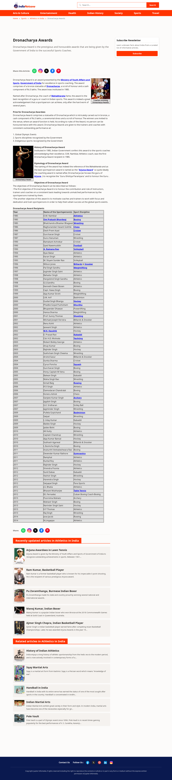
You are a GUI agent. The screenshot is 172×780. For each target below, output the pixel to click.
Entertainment (48, 13)
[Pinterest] (99, 763)
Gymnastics (80, 453)
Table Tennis (80, 490)
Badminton (79, 412)
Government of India (30, 83)
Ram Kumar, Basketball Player (45, 570)
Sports (137, 13)
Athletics (78, 215)
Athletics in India (37, 18)
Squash (77, 364)
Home (15, 18)
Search (152, 5)
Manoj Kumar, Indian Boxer (43, 608)
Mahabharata (58, 96)
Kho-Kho (78, 305)
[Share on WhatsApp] (34, 71)
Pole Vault (32, 716)
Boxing (77, 219)
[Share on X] (46, 71)
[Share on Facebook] (52, 71)
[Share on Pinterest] (58, 71)
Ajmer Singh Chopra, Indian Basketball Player (54, 623)
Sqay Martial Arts (37, 667)
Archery (78, 397)
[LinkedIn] (105, 763)
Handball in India (37, 687)
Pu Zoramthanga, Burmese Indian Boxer (51, 591)
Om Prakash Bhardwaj (55, 219)
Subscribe (137, 53)
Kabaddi (78, 334)
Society (119, 13)
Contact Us (64, 762)
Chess (77, 227)
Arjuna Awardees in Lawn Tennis (46, 550)
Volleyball (79, 249)
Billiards (78, 264)
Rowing (77, 383)
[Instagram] (111, 763)
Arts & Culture (21, 13)
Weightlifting (80, 267)
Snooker (89, 264)
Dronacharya (53, 86)
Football (78, 245)
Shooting (78, 316)
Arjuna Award (86, 169)
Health (72, 13)
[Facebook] (88, 763)
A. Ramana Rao (51, 249)
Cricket (77, 230)
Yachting (78, 338)
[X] (94, 763)
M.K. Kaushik (50, 330)
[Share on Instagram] (40, 71)
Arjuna (37, 176)
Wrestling (78, 223)
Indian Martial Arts (38, 702)
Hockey (77, 301)
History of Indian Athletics (42, 650)
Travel (155, 13)
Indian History (95, 13)
